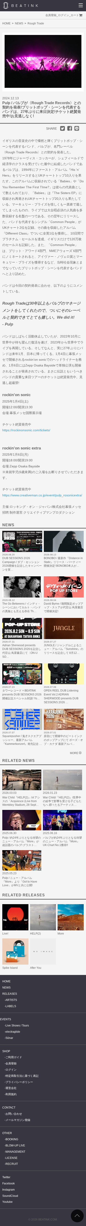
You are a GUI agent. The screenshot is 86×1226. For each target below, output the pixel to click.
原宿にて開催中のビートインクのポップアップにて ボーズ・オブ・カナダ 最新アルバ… (63, 740)
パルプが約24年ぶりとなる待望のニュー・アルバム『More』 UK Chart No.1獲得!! (62, 841)
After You (35, 967)
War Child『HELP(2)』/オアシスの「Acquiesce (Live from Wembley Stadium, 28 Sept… (21, 801)
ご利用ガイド (14, 1057)
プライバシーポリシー (19, 1082)
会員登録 (50, 15)
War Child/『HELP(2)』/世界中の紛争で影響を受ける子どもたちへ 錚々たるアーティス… (62, 801)
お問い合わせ (14, 1113)
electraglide (13, 1031)
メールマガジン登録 (18, 1120)
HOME (6, 23)
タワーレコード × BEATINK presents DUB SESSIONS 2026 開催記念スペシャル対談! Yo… (22, 694)
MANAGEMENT (15, 1151)
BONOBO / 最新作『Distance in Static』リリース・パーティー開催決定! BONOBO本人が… (63, 562)
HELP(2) (35, 933)
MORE (74, 753)
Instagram (8, 1189)
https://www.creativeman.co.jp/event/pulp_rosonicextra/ (42, 495)
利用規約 (11, 1094)
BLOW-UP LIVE (15, 1145)
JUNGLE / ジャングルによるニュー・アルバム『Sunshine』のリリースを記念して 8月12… (63, 649)
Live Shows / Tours (17, 1025)
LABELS (11, 1006)
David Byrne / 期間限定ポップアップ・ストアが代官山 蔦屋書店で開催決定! (63, 607)
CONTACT (8, 1107)
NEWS (19, 23)
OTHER (7, 1133)
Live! (5, 933)
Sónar (9, 1038)
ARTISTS (11, 1000)
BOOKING (12, 1139)
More (61, 933)
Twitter (6, 1177)
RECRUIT (12, 1164)
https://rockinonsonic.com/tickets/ (26, 430)
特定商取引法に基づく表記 (22, 1075)
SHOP (6, 1051)
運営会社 (11, 1088)
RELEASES (9, 993)
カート (75, 15)
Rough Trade (36, 23)
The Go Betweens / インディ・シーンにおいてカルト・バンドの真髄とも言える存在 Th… (21, 607)
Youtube (7, 1201)
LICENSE (11, 1158)
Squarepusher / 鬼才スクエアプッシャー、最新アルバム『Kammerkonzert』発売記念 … (22, 740)
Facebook (8, 1183)
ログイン (63, 15)
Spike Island (10, 967)
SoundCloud (10, 1195)
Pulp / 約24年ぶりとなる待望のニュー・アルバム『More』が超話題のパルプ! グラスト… (21, 841)
